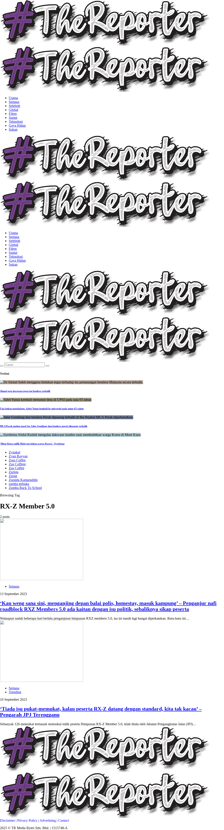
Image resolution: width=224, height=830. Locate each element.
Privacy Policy (27, 820)
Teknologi (16, 121)
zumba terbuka (19, 484)
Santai (13, 117)
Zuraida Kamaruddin (23, 480)
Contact (63, 820)
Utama (13, 98)
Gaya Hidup (17, 125)
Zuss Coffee (17, 460)
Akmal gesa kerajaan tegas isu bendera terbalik (25, 391)
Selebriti (14, 106)
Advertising (48, 820)
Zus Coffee (16, 468)
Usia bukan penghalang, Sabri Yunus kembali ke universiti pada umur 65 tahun (42, 408)
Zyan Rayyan (18, 456)
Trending (15, 692)
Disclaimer (7, 820)
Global (13, 110)
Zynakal (14, 452)
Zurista (13, 472)
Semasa (14, 102)
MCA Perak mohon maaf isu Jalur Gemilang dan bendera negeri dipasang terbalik (43, 426)
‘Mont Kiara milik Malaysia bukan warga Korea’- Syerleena (32, 443)
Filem (13, 114)
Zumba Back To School (25, 488)
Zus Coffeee (17, 464)
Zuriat (13, 476)
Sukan (13, 129)
